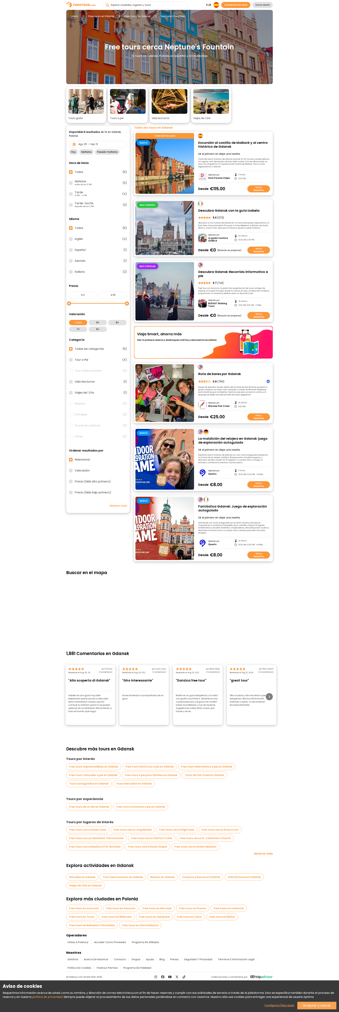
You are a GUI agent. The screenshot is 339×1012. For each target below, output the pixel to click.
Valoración (82, 470)
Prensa (174, 959)
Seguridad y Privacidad (198, 959)
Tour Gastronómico (101, 371)
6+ (97, 329)
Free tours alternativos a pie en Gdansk (206, 766)
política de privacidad (47, 997)
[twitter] (177, 977)
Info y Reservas (259, 189)
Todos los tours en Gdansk (153, 128)
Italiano (101, 272)
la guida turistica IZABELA (218, 239)
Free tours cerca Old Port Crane (151, 838)
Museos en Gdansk (162, 877)
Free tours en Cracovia (84, 908)
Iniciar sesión (262, 4)
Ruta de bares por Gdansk (219, 374)
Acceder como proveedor (110, 942)
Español (101, 250)
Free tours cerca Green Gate (87, 829)
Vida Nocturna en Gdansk (244, 877)
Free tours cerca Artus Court (220, 829)
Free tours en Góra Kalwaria (140, 925)
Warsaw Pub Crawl (219, 406)
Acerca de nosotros (96, 959)
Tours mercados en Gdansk (134, 783)
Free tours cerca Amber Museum (195, 846)
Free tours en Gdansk (137, 16)
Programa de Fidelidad (137, 968)
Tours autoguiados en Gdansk (89, 783)
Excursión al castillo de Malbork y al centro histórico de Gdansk (233, 145)
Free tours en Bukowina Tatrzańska (92, 925)
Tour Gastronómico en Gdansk (123, 877)
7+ (78, 329)
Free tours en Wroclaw (157, 908)
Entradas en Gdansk (82, 877)
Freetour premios (107, 968)
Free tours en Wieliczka (117, 917)
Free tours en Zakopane (154, 917)
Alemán (101, 261)
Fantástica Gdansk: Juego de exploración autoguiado (232, 508)
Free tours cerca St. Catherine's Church (205, 838)
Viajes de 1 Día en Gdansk (85, 885)
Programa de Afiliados (145, 942)
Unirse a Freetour (78, 942)
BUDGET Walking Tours (217, 304)
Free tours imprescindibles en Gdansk (93, 766)
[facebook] (163, 977)
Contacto (120, 959)
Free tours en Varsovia (120, 908)
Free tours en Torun (81, 917)
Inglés (101, 239)
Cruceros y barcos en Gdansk (201, 877)
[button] (86, 105)
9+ (97, 322)
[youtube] (170, 977)
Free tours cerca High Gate (176, 829)
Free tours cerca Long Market (133, 829)
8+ (117, 322)
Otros (101, 436)
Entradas (101, 414)
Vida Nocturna (101, 381)
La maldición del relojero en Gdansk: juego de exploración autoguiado (232, 441)
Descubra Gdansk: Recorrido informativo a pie (233, 274)
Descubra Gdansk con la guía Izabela (229, 211)
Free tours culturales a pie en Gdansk (93, 775)
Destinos (73, 959)
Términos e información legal (236, 959)
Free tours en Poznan (192, 908)
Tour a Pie (101, 360)
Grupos (136, 959)
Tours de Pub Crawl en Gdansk (204, 775)
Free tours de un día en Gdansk (89, 807)
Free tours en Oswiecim (229, 908)
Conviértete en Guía (235, 4)
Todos (78, 322)
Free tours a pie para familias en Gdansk (151, 775)
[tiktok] (184, 977)
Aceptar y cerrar (317, 1005)
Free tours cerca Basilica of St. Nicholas (95, 846)
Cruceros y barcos (101, 425)
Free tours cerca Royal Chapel (147, 846)
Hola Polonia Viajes (219, 178)
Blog (162, 959)
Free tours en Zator (189, 917)
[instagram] (156, 977)
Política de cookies (79, 968)
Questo (212, 474)
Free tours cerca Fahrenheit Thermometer (96, 838)
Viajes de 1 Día (101, 392)
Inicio (75, 16)
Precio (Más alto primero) (93, 481)
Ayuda (150, 959)
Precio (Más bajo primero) (93, 492)
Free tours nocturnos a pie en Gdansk (141, 807)
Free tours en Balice (222, 917)
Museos (101, 403)
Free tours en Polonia (101, 16)
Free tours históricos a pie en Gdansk (150, 766)
